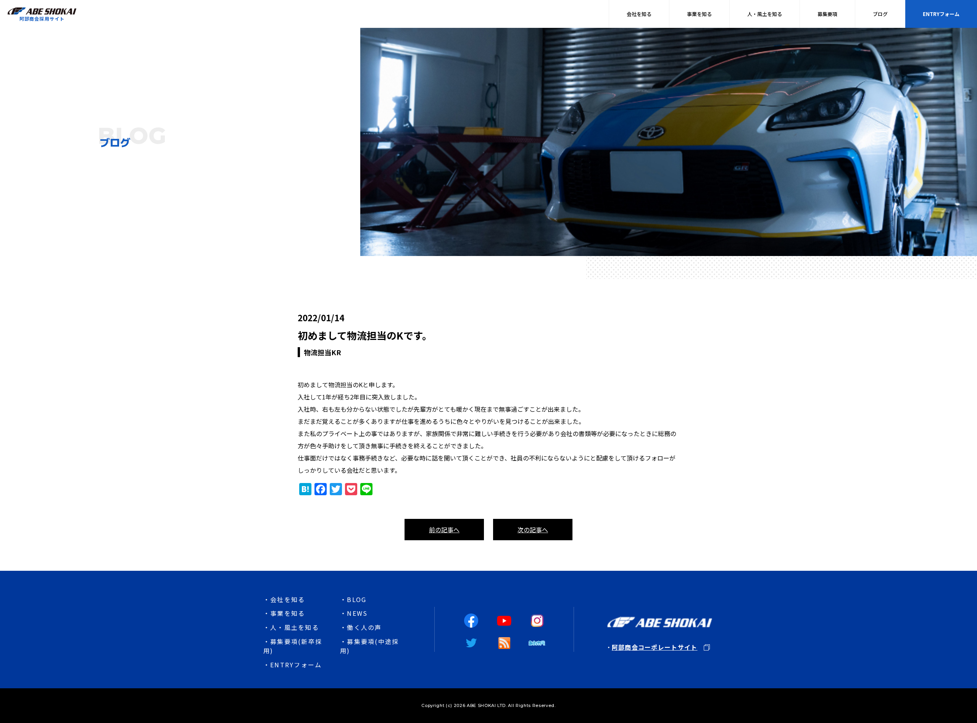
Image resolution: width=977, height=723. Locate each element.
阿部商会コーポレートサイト (655, 647)
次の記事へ (533, 529)
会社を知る (639, 14)
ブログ (880, 14)
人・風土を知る (764, 14)
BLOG (356, 599)
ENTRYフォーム (941, 14)
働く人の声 (364, 627)
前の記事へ (444, 529)
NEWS (357, 613)
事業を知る (699, 14)
